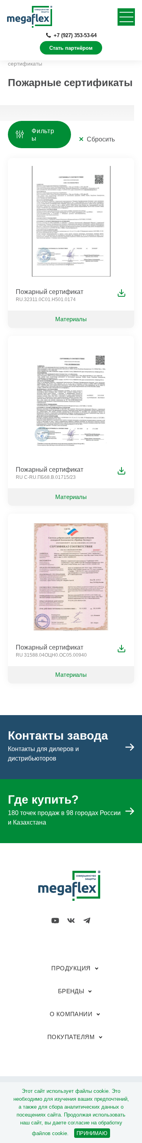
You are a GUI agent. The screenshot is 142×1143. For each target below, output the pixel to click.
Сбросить (101, 139)
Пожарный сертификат (49, 291)
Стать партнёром (71, 48)
